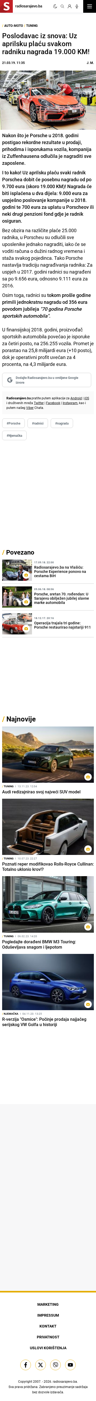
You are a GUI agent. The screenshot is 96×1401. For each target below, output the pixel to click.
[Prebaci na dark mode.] (55, 6)
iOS (86, 398)
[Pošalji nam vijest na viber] (55, 1365)
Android (76, 398)
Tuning (32, 25)
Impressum (48, 1315)
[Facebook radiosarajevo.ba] (25, 1365)
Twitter (39, 403)
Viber (30, 407)
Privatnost (48, 1336)
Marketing (48, 1304)
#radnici (37, 423)
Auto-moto (13, 25)
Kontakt (48, 1326)
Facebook (53, 403)
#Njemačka (14, 435)
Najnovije (21, 719)
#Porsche (13, 423)
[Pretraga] (62, 6)
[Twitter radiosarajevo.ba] (40, 1365)
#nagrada (62, 423)
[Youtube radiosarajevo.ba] (70, 1365)
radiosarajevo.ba (65, 1381)
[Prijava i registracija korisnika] (69, 6)
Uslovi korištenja (48, 1347)
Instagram (70, 403)
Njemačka (10, 1013)
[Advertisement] (48, 494)
